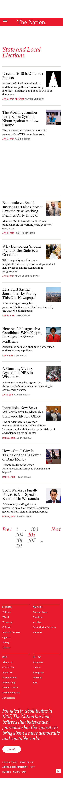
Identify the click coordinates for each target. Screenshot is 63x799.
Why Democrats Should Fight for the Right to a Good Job (21, 250)
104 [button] (19, 534)
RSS (35, 682)
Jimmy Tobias (24, 477)
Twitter (37, 667)
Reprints (37, 632)
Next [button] (56, 529)
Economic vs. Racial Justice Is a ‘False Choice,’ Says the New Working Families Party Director (22, 209)
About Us (7, 662)
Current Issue (40, 612)
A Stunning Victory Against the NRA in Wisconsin (17, 372)
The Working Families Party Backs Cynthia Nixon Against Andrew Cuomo (20, 118)
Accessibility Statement (15, 767)
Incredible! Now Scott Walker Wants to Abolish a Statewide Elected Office (23, 412)
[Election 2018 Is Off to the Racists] (53, 78)
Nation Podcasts (10, 692)
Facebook (38, 662)
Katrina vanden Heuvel (28, 276)
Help (32, 767)
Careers (6, 772)
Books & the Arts (11, 632)
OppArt (6, 637)
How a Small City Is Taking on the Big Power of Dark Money (21, 455)
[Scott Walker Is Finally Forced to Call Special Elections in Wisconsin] (53, 495)
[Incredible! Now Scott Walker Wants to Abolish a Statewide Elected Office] (53, 413)
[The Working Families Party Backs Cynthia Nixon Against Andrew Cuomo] (53, 117)
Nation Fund (19, 772)
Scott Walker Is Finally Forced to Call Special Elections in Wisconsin (20, 494)
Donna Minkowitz (35, 99)
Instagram (38, 672)
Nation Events (9, 677)
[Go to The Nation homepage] (31, 22)
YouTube (37, 677)
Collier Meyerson (25, 233)
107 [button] (31, 540)
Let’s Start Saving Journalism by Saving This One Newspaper (19, 293)
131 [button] (19, 545)
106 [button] (19, 540)
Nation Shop (8, 682)
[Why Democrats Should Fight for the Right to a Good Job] (53, 251)
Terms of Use (26, 762)
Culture (6, 627)
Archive (37, 622)
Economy (7, 622)
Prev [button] (6, 529)
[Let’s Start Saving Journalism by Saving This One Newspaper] (53, 294)
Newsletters (8, 697)
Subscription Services (44, 627)
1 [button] (17, 529)
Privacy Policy (10, 762)
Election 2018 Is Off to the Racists (22, 75)
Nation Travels (10, 687)
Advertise (7, 672)
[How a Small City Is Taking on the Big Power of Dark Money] (53, 456)
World (5, 617)
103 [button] (34, 529)
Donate (11, 749)
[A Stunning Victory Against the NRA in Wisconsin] (53, 374)
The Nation (21, 355)
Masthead (38, 617)
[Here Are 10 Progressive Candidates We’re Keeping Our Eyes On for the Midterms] (53, 334)
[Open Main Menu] (5, 22)
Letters (6, 647)
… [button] (24, 529)
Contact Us (8, 667)
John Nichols (23, 139)
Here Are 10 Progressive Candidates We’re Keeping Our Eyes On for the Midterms (22, 335)
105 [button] (31, 534)
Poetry (5, 642)
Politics (6, 612)
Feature (20, 99)
